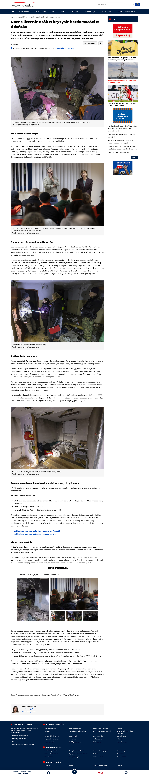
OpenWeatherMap (29, 745)
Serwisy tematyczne (125, 11)
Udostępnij (91, 43)
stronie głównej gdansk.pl (64, 48)
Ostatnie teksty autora (29, 712)
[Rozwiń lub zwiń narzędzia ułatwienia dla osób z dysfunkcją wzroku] (126, 773)
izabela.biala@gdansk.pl (29, 709)
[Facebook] (48, 773)
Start (12, 17)
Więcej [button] (133, 157)
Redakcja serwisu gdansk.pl (20, 736)
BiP (13, 742)
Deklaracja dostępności (19, 739)
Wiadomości (20, 17)
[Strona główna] (13, 11)
